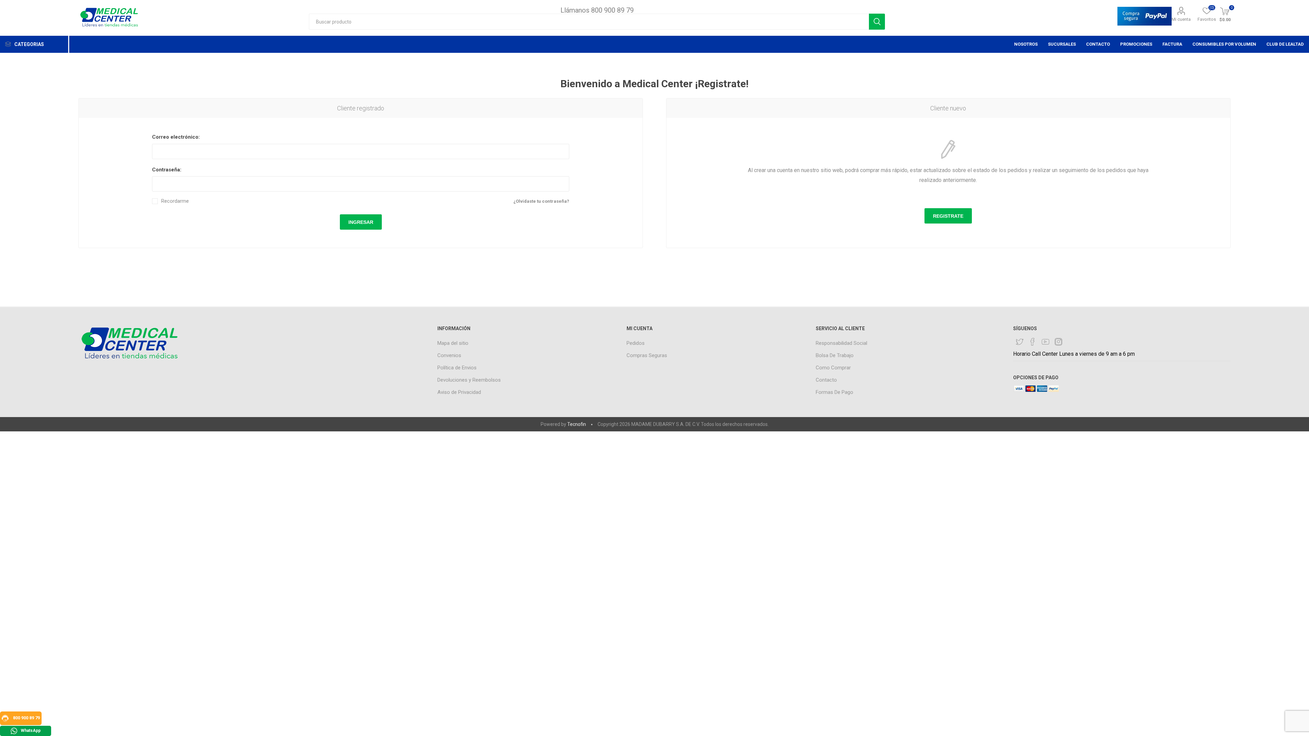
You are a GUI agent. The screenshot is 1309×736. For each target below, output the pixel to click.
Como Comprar (833, 368)
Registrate (948, 216)
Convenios (449, 355)
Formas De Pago (834, 392)
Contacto (826, 380)
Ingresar (360, 222)
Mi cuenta (1181, 19)
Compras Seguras (647, 355)
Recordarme (175, 201)
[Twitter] (1019, 341)
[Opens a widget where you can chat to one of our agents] (1283, 724)
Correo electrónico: (176, 137)
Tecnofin (576, 424)
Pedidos (636, 343)
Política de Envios (457, 368)
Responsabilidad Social (841, 343)
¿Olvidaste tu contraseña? (541, 201)
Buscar (877, 22)
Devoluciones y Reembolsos (469, 380)
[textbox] (589, 22)
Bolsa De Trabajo (835, 355)
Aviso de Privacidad (459, 392)
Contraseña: (166, 170)
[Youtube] (1045, 341)
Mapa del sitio (452, 343)
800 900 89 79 (26, 717)
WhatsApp (31, 730)
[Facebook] (1032, 341)
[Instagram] (1058, 341)
